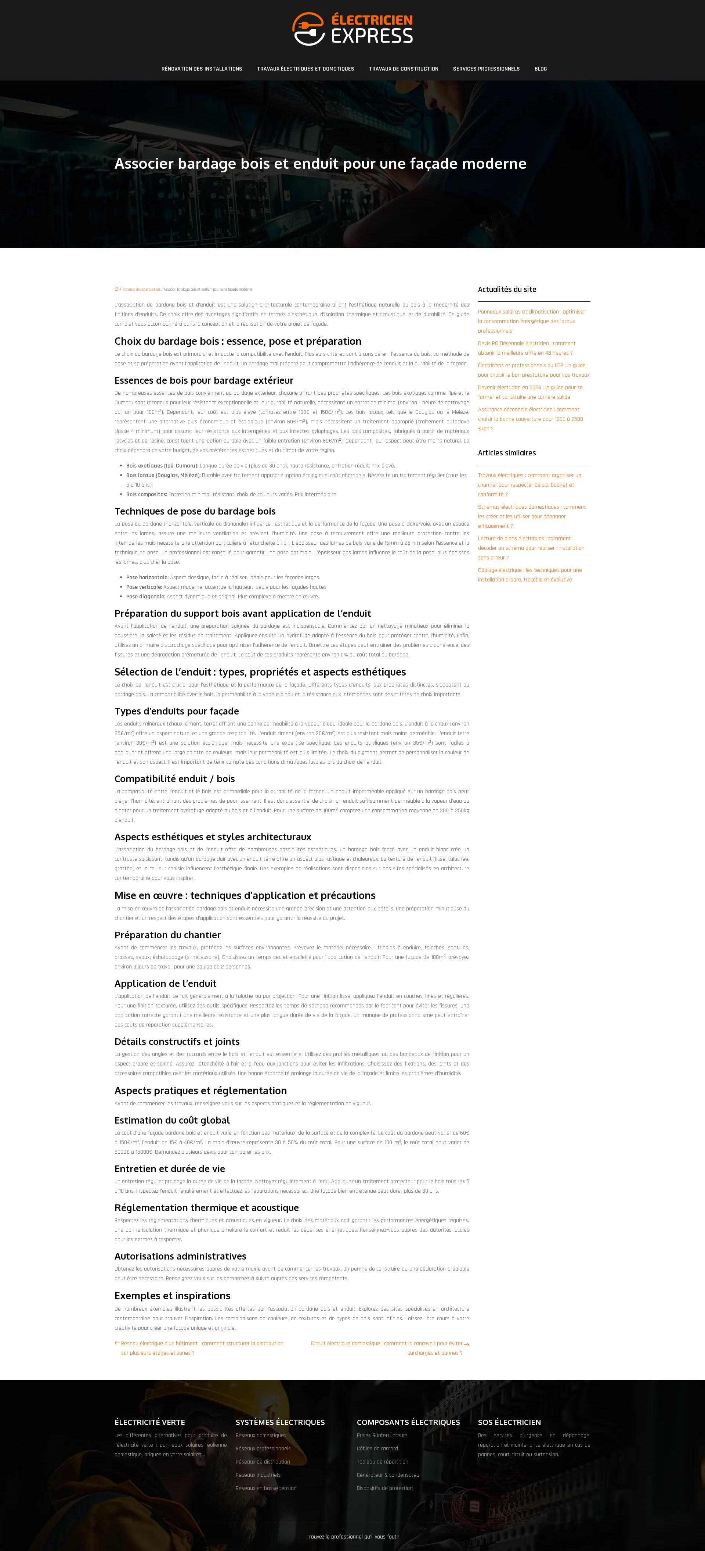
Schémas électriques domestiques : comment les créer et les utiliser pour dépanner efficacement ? (532, 516)
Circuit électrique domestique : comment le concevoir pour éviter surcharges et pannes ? (387, 1348)
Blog (541, 69)
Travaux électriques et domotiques (305, 69)
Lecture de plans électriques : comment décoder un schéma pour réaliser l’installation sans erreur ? (531, 548)
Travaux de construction (403, 69)
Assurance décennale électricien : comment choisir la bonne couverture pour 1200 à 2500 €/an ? (530, 419)
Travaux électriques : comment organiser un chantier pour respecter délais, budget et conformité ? (529, 485)
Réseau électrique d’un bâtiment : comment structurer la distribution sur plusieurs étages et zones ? (202, 1348)
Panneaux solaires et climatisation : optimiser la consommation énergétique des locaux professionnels (531, 321)
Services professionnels (486, 69)
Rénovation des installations (202, 69)
